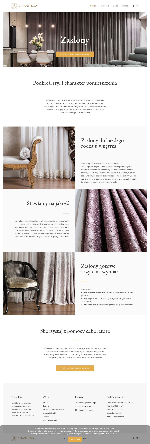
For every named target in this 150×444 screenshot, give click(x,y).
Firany (45, 402)
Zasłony (46, 406)
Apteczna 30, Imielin (86, 410)
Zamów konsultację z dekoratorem (75, 54)
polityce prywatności (109, 433)
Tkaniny (46, 417)
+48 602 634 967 (85, 406)
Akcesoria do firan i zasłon (53, 409)
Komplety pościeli (50, 420)
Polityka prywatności (115, 417)
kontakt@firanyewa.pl (87, 403)
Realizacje (104, 6)
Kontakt (125, 6)
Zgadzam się (75, 439)
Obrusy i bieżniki (49, 413)
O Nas (115, 6)
